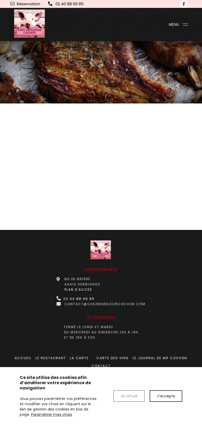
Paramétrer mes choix (51, 414)
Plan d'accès (78, 289)
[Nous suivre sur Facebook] (184, 4)
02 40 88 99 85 (78, 298)
